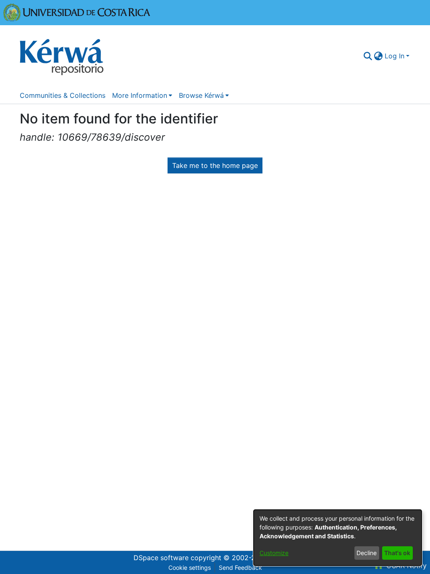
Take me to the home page (215, 165)
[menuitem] (378, 56)
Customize (274, 552)
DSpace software (161, 557)
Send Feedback (240, 567)
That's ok (397, 552)
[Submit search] (368, 56)
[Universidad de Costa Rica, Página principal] (76, 12)
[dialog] (338, 538)
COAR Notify (405, 565)
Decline (367, 552)
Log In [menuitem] (394, 56)
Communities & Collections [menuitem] (62, 95)
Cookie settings (189, 567)
